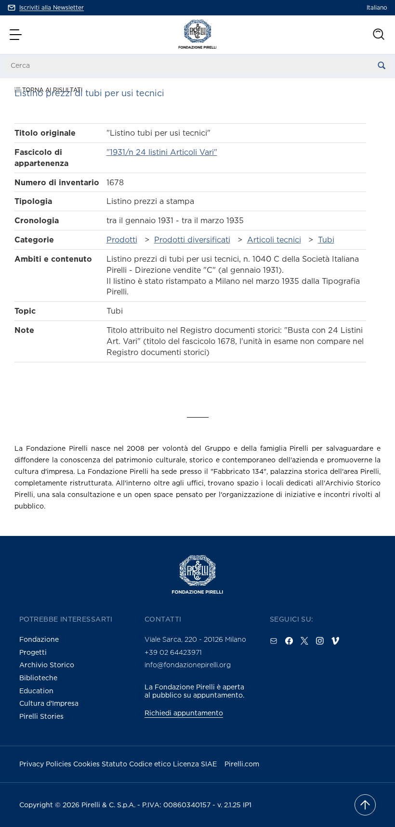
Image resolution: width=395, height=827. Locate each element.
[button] (17, 34)
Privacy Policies (46, 763)
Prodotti (121, 239)
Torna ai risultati (51, 90)
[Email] (273, 641)
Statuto (115, 763)
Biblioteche (38, 677)
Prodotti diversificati (192, 239)
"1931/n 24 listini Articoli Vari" (161, 152)
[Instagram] (320, 641)
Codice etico (151, 763)
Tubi (326, 239)
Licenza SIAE (195, 763)
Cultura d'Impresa (49, 703)
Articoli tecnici (274, 239)
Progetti (33, 652)
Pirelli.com (241, 763)
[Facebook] (289, 641)
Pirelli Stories (41, 716)
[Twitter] (304, 641)
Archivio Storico (46, 664)
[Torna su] (365, 804)
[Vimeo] (335, 641)
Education (36, 690)
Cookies (87, 763)
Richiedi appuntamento (184, 712)
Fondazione (39, 639)
